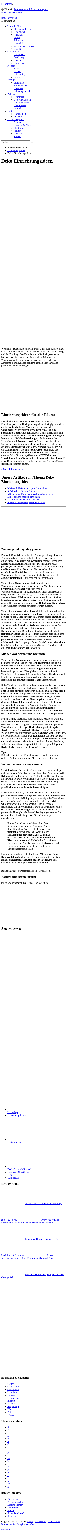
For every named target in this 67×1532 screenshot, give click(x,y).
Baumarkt (18, 122)
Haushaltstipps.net (16, 150)
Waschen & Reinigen (24, 46)
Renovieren (19, 108)
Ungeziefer (19, 43)
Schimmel (19, 40)
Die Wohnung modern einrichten (23, 496)
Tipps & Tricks (14, 26)
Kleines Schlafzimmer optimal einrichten (27, 488)
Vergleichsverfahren (27, 1524)
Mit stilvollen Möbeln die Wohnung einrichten (30, 494)
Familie (11, 80)
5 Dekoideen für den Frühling (22, 491)
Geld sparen (20, 31)
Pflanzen (18, 116)
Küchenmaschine (15, 1502)
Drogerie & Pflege (23, 125)
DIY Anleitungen (22, 99)
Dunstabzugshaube (16, 1115)
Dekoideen (19, 97)
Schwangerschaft (22, 91)
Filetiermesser (14, 1142)
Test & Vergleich (15, 119)
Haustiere (18, 88)
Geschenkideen (21, 102)
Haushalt (18, 34)
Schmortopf (13, 1177)
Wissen (17, 48)
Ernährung (19, 57)
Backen (17, 68)
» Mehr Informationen (12, 469)
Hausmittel (19, 60)
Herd (9, 1175)
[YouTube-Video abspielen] (33, 526)
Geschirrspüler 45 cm (18, 1172)
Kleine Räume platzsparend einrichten (26, 502)
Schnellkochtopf (15, 1513)
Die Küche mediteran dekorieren (23, 499)
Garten (10, 111)
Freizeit (17, 130)
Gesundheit (13, 51)
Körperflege (20, 63)
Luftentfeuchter (15, 1504)
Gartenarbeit (20, 113)
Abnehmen (19, 54)
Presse (30, 1521)
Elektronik (19, 128)
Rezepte (18, 77)
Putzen (17, 37)
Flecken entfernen (22, 29)
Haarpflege (12, 1112)
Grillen (17, 71)
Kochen (11, 65)
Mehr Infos (6, 4)
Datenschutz (54, 1521)
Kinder (17, 136)
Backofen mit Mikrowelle (20, 1169)
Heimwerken (20, 105)
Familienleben (21, 85)
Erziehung (19, 82)
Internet (11, 1400)
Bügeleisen (12, 1499)
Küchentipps (20, 74)
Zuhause (11, 94)
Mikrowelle (13, 1507)
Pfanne (10, 1510)
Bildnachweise (8, 1524)
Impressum (40, 1521)
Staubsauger (13, 1516)
